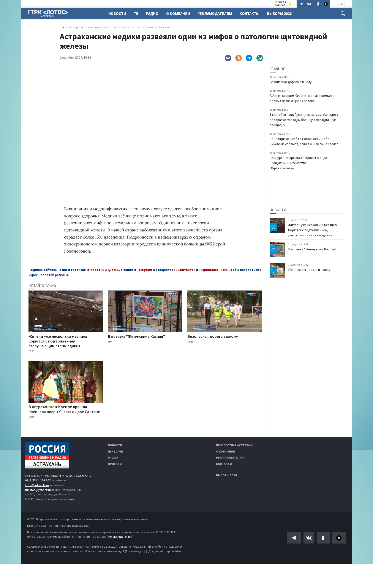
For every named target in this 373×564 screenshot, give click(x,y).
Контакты (249, 13)
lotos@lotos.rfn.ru (37, 485)
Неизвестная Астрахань (235, 445)
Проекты (115, 464)
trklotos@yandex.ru (38, 490)
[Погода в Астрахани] (283, 3)
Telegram (144, 269)
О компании (225, 451)
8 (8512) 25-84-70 (40, 480)
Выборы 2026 (279, 13)
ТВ (136, 13)
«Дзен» (113, 269)
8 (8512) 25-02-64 (61, 476)
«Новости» (95, 269)
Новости (117, 13)
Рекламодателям (215, 13)
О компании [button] (178, 13)
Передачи (115, 451)
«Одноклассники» (213, 269)
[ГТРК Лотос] (48, 14)
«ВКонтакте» (184, 269)
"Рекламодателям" (120, 537)
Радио (152, 13)
